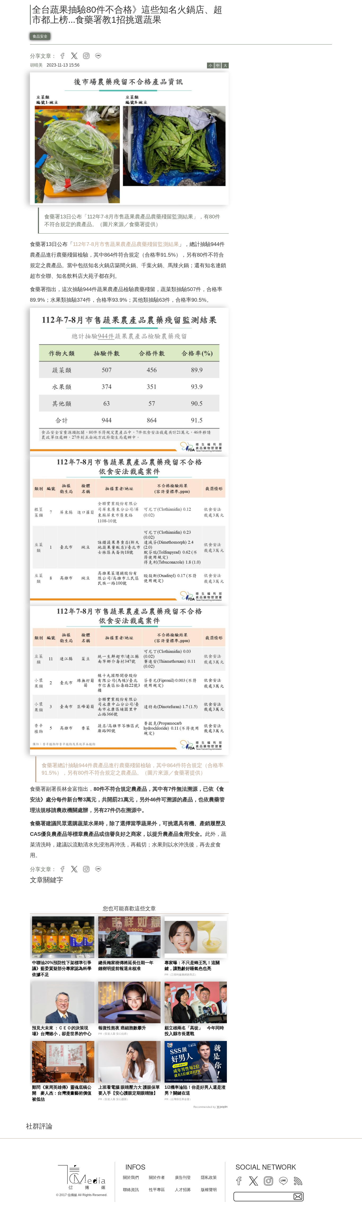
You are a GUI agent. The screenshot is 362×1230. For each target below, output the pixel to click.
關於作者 (157, 1177)
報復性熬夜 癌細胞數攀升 (122, 1028)
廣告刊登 (183, 1177)
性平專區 (157, 1189)
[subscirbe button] (298, 1196)
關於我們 (131, 1177)
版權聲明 (209, 1189)
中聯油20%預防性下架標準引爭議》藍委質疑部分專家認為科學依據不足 (61, 968)
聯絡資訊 (131, 1189)
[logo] (82, 1177)
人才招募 (183, 1189)
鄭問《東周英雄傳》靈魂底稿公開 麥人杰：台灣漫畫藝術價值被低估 (61, 1093)
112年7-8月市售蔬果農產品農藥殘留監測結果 (126, 244)
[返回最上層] (344, 1212)
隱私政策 (209, 1177)
